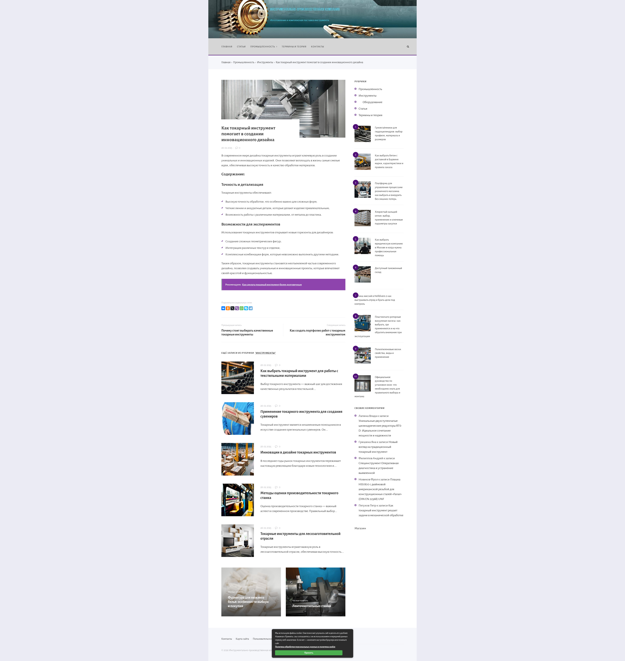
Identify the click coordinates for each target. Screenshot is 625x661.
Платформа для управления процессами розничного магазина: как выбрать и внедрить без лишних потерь (389, 191)
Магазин (360, 528)
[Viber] (237, 308)
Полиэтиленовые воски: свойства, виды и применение (388, 353)
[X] (232, 308)
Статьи (363, 108)
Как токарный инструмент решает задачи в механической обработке (381, 510)
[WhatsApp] (241, 308)
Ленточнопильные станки (311, 606)
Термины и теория (370, 115)
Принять (308, 653)
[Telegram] (251, 308)
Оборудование (372, 102)
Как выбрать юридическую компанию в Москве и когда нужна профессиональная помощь (389, 247)
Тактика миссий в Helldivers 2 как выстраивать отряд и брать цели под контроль (374, 300)
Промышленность (370, 89)
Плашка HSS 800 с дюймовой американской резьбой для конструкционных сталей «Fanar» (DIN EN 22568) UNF (380, 489)
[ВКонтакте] (223, 308)
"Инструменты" (265, 353)
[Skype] (246, 308)
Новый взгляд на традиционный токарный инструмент (378, 446)
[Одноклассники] (228, 308)
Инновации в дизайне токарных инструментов (298, 452)
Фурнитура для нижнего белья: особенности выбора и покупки (248, 602)
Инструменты (367, 95)
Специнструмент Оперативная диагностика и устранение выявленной (379, 468)
